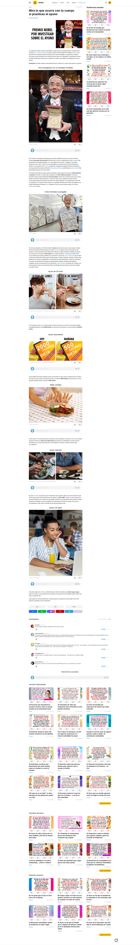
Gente (87, 88)
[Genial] (38, 3)
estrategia (43, 592)
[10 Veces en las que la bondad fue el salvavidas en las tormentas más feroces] (98, 885)
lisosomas (46, 166)
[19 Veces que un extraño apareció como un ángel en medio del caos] (98, 782)
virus (48, 184)
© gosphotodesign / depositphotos (49, 481)
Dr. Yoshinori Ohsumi (40, 52)
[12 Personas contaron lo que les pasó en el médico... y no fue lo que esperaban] (70, 782)
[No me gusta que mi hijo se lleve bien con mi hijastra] (41, 885)
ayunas (56, 250)
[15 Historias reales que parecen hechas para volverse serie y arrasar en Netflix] (70, 753)
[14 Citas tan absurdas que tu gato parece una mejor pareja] (70, 850)
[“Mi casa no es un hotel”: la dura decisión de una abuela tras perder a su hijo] (41, 782)
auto (49, 162)
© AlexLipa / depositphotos (34, 577)
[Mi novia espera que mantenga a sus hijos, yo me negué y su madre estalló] (98, 44)
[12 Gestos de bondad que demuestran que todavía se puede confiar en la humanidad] (98, 17)
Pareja (30, 711)
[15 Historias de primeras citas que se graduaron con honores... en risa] (98, 753)
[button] (37, 606)
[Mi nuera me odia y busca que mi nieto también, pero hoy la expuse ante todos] (41, 823)
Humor (59, 711)
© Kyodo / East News (33, 144)
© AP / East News (32, 233)
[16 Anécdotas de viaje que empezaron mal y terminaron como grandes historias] (70, 694)
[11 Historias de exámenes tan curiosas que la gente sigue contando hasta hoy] (98, 71)
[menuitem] (55, 2)
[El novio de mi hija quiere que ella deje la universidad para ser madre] (98, 912)
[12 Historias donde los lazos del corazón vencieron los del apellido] (41, 721)
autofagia (74, 160)
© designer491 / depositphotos (35, 362)
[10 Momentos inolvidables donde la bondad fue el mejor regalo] (41, 912)
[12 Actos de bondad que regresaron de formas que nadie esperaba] (98, 694)
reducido (36, 495)
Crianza (88, 61)
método (42, 325)
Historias (88, 34)
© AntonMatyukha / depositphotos (35, 481)
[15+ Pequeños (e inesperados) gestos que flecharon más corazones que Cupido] (70, 823)
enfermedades (32, 186)
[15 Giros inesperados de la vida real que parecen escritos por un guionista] (98, 98)
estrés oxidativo (61, 263)
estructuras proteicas (55, 168)
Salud (30, 7)
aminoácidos (75, 168)
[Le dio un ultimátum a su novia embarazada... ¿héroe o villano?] (41, 850)
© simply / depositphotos (34, 424)
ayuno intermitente (69, 255)
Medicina (75, 52)
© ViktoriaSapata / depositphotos (35, 311)
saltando (73, 438)
